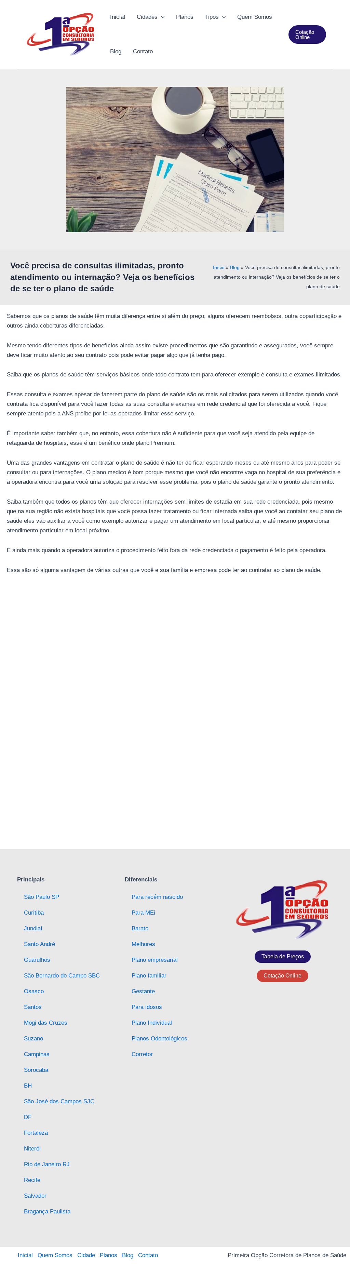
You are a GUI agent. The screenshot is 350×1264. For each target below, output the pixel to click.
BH (28, 1085)
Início (219, 267)
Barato (140, 928)
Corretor (142, 1054)
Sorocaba (36, 1070)
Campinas (37, 1054)
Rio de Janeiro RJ (47, 1164)
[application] (161, 17)
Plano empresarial (155, 960)
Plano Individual (152, 1023)
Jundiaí (33, 928)
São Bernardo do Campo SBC (62, 975)
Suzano (33, 1038)
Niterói (32, 1148)
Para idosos (147, 1007)
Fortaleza (36, 1133)
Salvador (35, 1196)
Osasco (34, 991)
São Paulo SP (41, 897)
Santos (33, 1007)
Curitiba (34, 912)
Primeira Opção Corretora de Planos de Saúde (287, 1255)
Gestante (143, 991)
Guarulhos (37, 960)
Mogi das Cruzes (45, 1023)
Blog (235, 267)
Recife (32, 1180)
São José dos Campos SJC (59, 1101)
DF (27, 1117)
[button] (307, 34)
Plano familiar (149, 975)
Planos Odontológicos (159, 1038)
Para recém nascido (157, 897)
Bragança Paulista (47, 1211)
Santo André (39, 944)
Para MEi (143, 912)
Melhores (143, 944)
